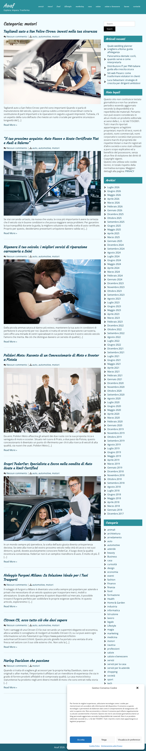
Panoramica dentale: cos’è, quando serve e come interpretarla (121, 59)
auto (34, 36)
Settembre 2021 (115, 352)
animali (111, 529)
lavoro (126, 6)
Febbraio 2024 (115, 275)
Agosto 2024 (114, 252)
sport (110, 679)
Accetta (80, 739)
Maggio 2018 (114, 498)
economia (112, 572)
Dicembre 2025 (115, 214)
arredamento (114, 537)
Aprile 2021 (113, 367)
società (111, 675)
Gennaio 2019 (114, 467)
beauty (111, 552)
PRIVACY (129, 171)
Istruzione (112, 614)
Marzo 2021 (113, 371)
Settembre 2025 (115, 221)
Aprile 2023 (113, 314)
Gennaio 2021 (114, 379)
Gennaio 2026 (114, 210)
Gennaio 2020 (114, 425)
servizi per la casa (116, 664)
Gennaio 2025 (114, 241)
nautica (111, 644)
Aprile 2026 (113, 198)
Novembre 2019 (115, 433)
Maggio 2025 (114, 229)
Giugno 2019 (114, 452)
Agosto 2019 (114, 444)
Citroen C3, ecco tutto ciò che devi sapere (35, 620)
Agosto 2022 (114, 337)
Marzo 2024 (113, 271)
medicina (112, 637)
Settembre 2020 (115, 394)
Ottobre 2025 (114, 218)
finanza (111, 587)
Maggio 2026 (114, 195)
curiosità (136, 6)
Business (112, 556)
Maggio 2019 (114, 456)
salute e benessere (112, 6)
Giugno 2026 (114, 191)
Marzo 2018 (113, 506)
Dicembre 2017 (115, 513)
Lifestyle (68, 6)
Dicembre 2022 (115, 325)
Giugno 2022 (114, 344)
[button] (137, 687)
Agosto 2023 (114, 298)
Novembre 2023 (115, 287)
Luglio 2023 (113, 302)
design (110, 568)
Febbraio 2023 (115, 321)
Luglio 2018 (113, 490)
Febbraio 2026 (115, 206)
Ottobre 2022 (114, 329)
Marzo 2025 (113, 237)
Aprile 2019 (113, 459)
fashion (111, 579)
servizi (41, 6)
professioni (113, 648)
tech (109, 683)
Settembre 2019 (115, 440)
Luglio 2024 (113, 256)
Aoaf (9, 6)
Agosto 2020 (114, 398)
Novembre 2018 (115, 475)
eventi (110, 575)
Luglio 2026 (113, 187)
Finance (111, 583)
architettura (113, 533)
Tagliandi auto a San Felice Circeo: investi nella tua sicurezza (50, 31)
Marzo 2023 (113, 317)
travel (50, 6)
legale (110, 621)
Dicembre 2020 (115, 383)
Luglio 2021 (113, 356)
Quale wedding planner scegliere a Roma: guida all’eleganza (120, 49)
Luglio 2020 (113, 402)
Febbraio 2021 (115, 375)
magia (110, 629)
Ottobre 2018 (114, 479)
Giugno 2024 (114, 260)
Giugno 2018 (114, 494)
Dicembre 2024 (115, 244)
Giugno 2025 (114, 225)
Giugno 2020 (114, 406)
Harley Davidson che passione (26, 661)
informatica (113, 610)
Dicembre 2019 (115, 429)
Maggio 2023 (114, 310)
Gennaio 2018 (114, 509)
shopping (112, 671)
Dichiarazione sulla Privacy (111, 746)
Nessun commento (17, 36)
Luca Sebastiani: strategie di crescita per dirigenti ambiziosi (123, 81)
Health (110, 598)
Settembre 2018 (115, 483)
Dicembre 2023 (115, 283)
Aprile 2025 (113, 233)
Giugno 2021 (114, 360)
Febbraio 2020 (115, 421)
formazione (113, 595)
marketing (80, 6)
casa (90, 6)
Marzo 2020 (113, 417)
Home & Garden (116, 602)
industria (112, 606)
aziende (111, 548)
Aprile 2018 (113, 502)
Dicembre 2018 (115, 471)
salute (98, 6)
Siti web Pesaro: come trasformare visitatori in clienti (123, 75)
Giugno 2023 (114, 306)
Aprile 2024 (113, 267)
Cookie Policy (94, 746)
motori (55, 36)
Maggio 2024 (114, 264)
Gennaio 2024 (114, 279)
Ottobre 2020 (114, 390)
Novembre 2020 (115, 387)
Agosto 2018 (114, 486)
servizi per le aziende (118, 668)
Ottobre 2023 (114, 291)
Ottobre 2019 (114, 436)
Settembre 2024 (115, 248)
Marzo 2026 (113, 202)
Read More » (10, 124)
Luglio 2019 (113, 448)
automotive (44, 36)
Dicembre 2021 (115, 348)
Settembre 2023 (115, 294)
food (58, 6)
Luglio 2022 (113, 340)
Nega (104, 739)
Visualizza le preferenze (129, 739)
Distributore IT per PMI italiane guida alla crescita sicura (123, 68)
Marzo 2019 (113, 463)
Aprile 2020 (113, 413)
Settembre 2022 (115, 333)
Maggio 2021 (114, 363)
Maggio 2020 (114, 410)
